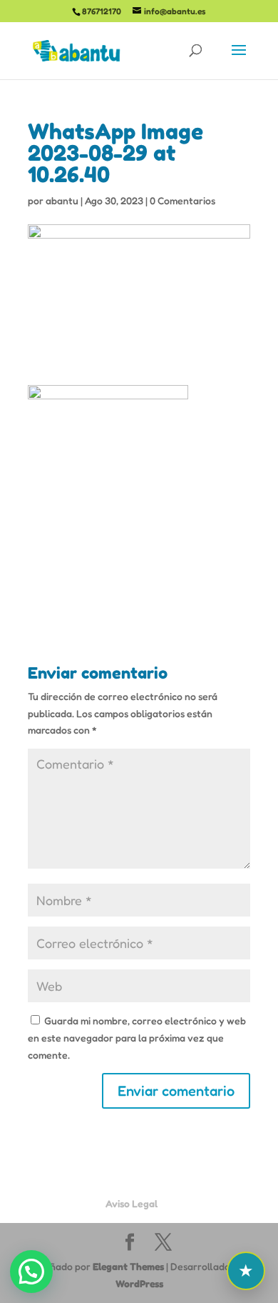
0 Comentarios (182, 200)
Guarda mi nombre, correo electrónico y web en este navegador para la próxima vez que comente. (137, 1037)
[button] (31, 1271)
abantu (62, 200)
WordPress (139, 1283)
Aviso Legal (131, 1203)
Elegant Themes (128, 1266)
